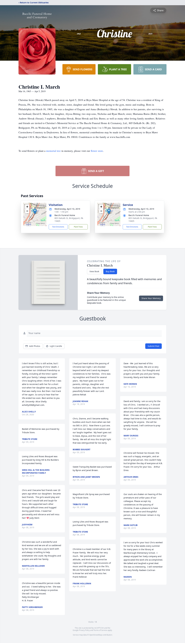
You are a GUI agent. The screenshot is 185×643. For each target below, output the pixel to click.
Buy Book (110, 271)
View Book (94, 271)
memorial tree (53, 150)
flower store (97, 150)
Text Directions (58, 227)
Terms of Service (100, 630)
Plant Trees (78, 227)
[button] (35, 211)
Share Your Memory (151, 298)
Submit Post (153, 346)
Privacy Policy (84, 630)
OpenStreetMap (95, 635)
